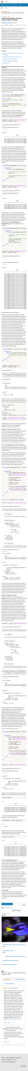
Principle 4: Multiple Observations (10, 61)
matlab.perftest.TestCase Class (10, 964)
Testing (10, 907)
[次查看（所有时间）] (2, 25)
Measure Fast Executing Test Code (11, 960)
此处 (12, 972)
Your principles (6, 63)
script (20, 432)
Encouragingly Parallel (8, 950)
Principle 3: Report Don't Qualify (10, 59)
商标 (8, 1057)
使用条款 (9, 1059)
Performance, (6, 907)
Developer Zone (5, 11)
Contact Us (14, 1059)
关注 (24, 905)
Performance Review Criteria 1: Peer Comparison (14, 944)
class (9, 434)
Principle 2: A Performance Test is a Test (12, 56)
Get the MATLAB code (7, 904)
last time (7, 28)
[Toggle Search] (23, 1)
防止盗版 (18, 1057)
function (3, 434)
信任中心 (3, 1057)
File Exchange (14, 4)
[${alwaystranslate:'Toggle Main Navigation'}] (26, 1)
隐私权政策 (12, 1057)
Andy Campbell (7, 22)
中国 (24, 1066)
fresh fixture (23, 150)
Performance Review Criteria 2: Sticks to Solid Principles (12, 19)
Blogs (6, 1)
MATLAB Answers (5, 4)
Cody (20, 4)
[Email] (19, 910)
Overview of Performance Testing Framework (15, 956)
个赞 (18, 25)
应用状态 (4, 1059)
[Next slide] (25, 4)
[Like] (20, 905)
